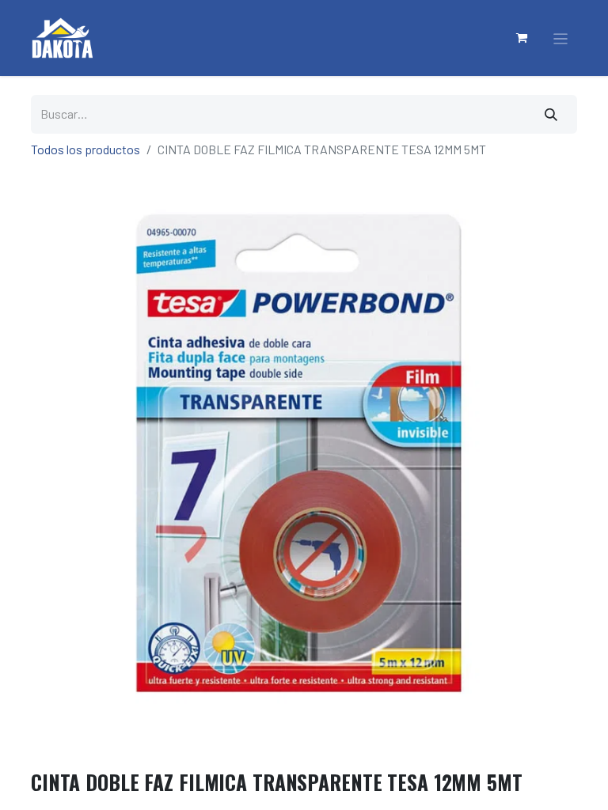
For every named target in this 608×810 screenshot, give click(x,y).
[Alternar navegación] (561, 38)
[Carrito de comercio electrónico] (522, 38)
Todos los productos (85, 149)
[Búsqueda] (551, 114)
